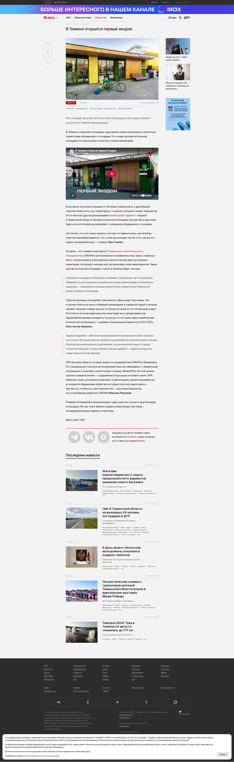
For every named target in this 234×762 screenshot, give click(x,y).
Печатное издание (81, 691)
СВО (68, 17)
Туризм (105, 676)
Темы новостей (138, 688)
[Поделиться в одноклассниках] (47, 53)
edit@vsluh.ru (124, 718)
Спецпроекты (50, 691)
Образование (137, 673)
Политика (136, 669)
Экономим (136, 666)
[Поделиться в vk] (47, 43)
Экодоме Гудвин (123, 215)
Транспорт (165, 666)
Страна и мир (137, 676)
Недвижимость (79, 669)
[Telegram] (117, 702)
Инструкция (49, 679)
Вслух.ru (51, 17)
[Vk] (58, 702)
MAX (142, 441)
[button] (71, 95)
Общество (101, 17)
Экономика (116, 17)
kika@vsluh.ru (124, 726)
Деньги (47, 673)
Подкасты (77, 673)
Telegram (132, 436)
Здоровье (165, 676)
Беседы (105, 666)
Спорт (105, 673)
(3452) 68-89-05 (126, 715)
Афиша (164, 673)
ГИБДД (105, 691)
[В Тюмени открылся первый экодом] (112, 69)
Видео (46, 688)
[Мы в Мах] (173, 17)
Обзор (105, 669)
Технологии (78, 676)
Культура (165, 669)
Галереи (76, 688)
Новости (76, 24)
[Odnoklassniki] (87, 702)
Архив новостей (167, 688)
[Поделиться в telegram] (47, 62)
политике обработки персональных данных (41, 756)
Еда (133, 679)
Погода (105, 679)
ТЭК (75, 679)
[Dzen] (146, 702)
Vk (115, 441)
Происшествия (82, 17)
